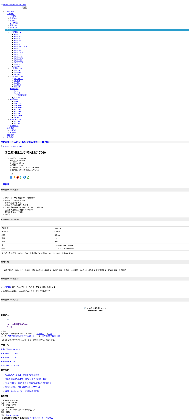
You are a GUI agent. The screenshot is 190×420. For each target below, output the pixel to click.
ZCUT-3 (17, 48)
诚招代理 (13, 27)
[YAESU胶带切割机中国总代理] (13, 5)
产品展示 (10, 30)
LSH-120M (18, 105)
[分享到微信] (28, 177)
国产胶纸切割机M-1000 (51, 336)
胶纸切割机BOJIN (17, 76)
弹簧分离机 (14, 126)
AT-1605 (17, 93)
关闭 (50, 334)
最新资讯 (13, 133)
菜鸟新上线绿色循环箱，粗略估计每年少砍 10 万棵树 (26, 379)
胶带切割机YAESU (17, 32)
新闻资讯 (10, 128)
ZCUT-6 (17, 44)
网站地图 (49, 418)
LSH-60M (17, 103)
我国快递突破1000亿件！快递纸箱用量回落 (22, 391)
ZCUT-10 (17, 34)
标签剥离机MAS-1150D (10, 366)
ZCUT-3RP (18, 60)
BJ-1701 (17, 97)
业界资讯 (13, 130)
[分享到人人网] (24, 177)
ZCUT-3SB (18, 56)
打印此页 (40, 334)
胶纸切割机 (7, 287)
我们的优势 (14, 23)
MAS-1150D (18, 101)
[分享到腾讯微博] (21, 177)
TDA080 (17, 74)
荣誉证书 (13, 21)
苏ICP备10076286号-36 (36, 418)
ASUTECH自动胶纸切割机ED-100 (21, 336)
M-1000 (17, 70)
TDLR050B (18, 79)
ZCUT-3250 (18, 52)
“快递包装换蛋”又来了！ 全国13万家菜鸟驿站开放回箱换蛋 (28, 383)
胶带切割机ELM (16, 68)
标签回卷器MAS (16, 119)
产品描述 (5, 184)
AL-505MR (18, 115)
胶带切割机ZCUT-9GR (9, 353)
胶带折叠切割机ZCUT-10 (10, 349)
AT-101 (16, 91)
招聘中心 (13, 25)
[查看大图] (11, 146)
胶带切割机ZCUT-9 (8, 357)
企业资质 (13, 18)
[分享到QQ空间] (14, 177)
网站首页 (10, 11)
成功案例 (10, 135)
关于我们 (10, 14)
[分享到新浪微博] (17, 177)
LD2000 (17, 117)
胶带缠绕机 (14, 89)
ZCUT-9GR (18, 36)
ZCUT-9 (17, 38)
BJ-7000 (17, 83)
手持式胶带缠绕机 (21, 95)
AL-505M (17, 109)
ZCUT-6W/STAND (21, 46)
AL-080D (17, 113)
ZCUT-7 (17, 42)
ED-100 (17, 81)
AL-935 (17, 124)
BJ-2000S (17, 85)
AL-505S (17, 111)
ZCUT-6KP (18, 50)
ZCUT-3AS (18, 54)
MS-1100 (17, 72)
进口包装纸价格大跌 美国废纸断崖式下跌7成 (22, 387)
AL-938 (17, 122)
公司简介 (13, 16)
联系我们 (10, 137)
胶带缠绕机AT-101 (8, 361)
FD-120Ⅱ (17, 64)
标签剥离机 (14, 99)
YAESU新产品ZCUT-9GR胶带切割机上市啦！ (23, 375)
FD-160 (17, 66)
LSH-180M (18, 107)
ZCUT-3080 (18, 62)
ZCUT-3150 (18, 58)
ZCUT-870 (18, 40)
